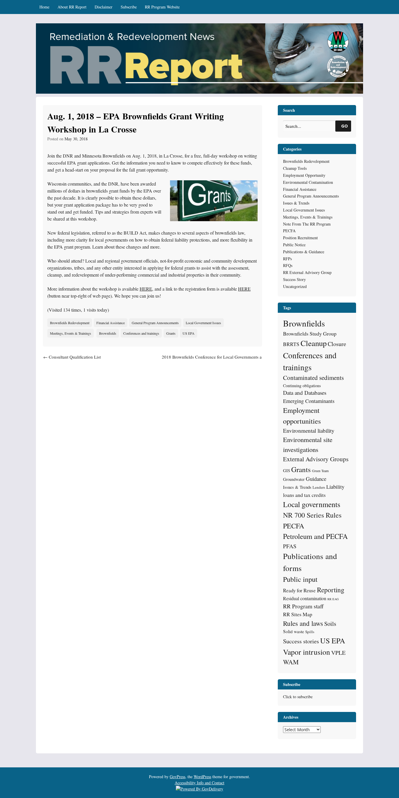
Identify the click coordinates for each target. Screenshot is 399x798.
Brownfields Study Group (309, 333)
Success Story (294, 279)
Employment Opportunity (304, 175)
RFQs (287, 265)
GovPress (177, 776)
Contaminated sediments (313, 377)
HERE (146, 289)
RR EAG (333, 599)
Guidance (316, 478)
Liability (335, 486)
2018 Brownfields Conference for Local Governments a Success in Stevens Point (212, 360)
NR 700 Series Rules (312, 515)
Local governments (311, 504)
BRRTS (291, 344)
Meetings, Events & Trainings (70, 333)
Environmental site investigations (307, 444)
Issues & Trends (296, 203)
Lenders (319, 487)
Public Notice (294, 244)
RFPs (287, 258)
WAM (291, 662)
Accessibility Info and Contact (199, 782)
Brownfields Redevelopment (69, 322)
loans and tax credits (304, 494)
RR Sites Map (297, 614)
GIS (286, 470)
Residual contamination (304, 598)
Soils (330, 623)
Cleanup (314, 343)
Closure (337, 344)
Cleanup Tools (295, 168)
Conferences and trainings (141, 333)
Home (44, 7)
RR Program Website (162, 7)
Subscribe (129, 7)
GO (344, 126)
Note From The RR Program (307, 224)
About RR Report (72, 7)
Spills (309, 631)
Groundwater (294, 479)
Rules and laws (303, 623)
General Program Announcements (155, 322)
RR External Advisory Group (307, 272)
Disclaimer (103, 7)
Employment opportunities (302, 415)
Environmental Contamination (308, 182)
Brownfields (107, 333)
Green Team (320, 470)
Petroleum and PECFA (315, 536)
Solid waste (293, 631)
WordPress (202, 776)
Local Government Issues (203, 322)
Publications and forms (310, 562)
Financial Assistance (110, 322)
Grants (171, 333)
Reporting (330, 589)
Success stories (301, 641)
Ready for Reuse (299, 590)
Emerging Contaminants (308, 400)
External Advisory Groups (315, 459)
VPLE (338, 652)
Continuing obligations (302, 385)
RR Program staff (303, 606)
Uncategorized (295, 286)
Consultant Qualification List (72, 357)
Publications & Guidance (303, 251)
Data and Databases (304, 392)
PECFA (289, 230)
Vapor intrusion (306, 652)
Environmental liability (308, 430)
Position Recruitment (300, 237)
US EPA (189, 333)
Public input (300, 579)
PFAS (289, 546)
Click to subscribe (298, 696)
